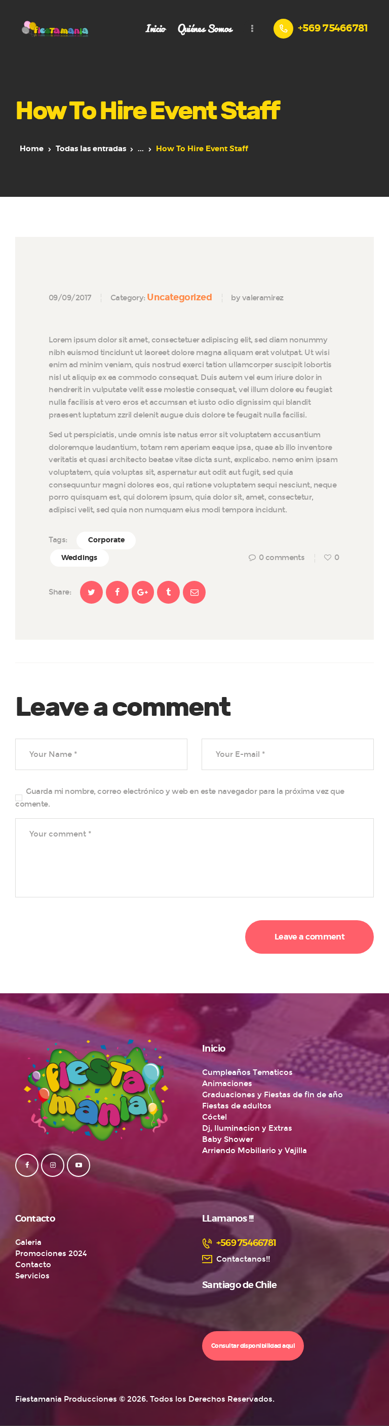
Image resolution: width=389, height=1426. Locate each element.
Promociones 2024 (51, 1253)
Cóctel (214, 1117)
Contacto (33, 1264)
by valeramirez (257, 297)
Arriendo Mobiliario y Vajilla (254, 1150)
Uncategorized (179, 297)
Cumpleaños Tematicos (247, 1072)
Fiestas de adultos (236, 1105)
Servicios (32, 1275)
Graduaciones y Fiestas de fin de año (272, 1094)
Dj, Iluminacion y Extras (247, 1128)
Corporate (106, 540)
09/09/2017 (70, 297)
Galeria (28, 1242)
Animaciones (227, 1083)
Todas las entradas (91, 149)
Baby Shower (227, 1139)
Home (32, 149)
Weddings (79, 558)
